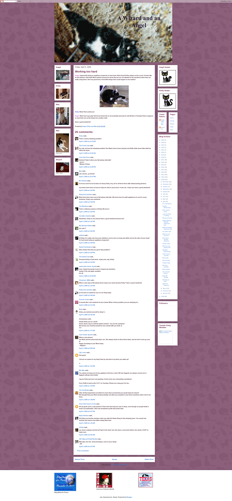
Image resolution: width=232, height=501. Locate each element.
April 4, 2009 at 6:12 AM (87, 305)
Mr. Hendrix (83, 181)
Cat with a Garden (85, 216)
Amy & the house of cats (87, 404)
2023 (162, 145)
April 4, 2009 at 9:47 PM (87, 411)
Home (114, 459)
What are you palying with (166, 246)
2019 (162, 155)
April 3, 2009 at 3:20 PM (87, 211)
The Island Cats (84, 257)
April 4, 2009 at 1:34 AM (87, 285)
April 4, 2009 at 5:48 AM (87, 295)
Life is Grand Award (166, 272)
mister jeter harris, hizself (87, 266)
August (165, 191)
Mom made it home (166, 210)
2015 (162, 164)
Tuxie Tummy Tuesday (166, 254)
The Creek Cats (84, 145)
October (165, 186)
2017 (162, 159)
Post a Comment (83, 451)
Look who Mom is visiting (166, 214)
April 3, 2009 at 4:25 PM (87, 252)
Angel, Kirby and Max (163, 122)
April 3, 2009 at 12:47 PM (87, 176)
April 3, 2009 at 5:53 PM (87, 262)
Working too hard (165, 280)
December (166, 181)
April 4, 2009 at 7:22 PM (87, 366)
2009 (162, 179)
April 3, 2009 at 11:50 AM (87, 153)
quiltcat (81, 235)
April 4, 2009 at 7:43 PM (87, 386)
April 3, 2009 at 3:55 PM (87, 231)
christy (81, 427)
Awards (172, 121)
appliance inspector (165, 284)
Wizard (172, 124)
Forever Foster (84, 299)
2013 (162, 169)
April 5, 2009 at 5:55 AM (87, 435)
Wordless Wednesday (166, 250)
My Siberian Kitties (85, 225)
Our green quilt (166, 231)
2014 (162, 167)
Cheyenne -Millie (84, 280)
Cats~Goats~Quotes (86, 334)
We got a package (165, 266)
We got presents (167, 218)
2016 (162, 162)
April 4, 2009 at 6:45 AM (87, 314)
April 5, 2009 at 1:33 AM (87, 423)
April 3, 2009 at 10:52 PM (87, 276)
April (164, 201)
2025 (162, 140)
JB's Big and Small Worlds (88, 439)
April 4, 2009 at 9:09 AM (87, 348)
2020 (162, 152)
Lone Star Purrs (84, 157)
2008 (162, 296)
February (165, 291)
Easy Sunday (166, 260)
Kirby (171, 129)
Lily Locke (82, 352)
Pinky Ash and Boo (85, 194)
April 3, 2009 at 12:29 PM (87, 167)
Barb (80, 309)
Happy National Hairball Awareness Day (166, 223)
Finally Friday (166, 243)
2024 (162, 142)
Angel (171, 126)
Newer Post (79, 459)
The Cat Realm (84, 390)
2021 (162, 150)
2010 (162, 177)
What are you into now (166, 234)
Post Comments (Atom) (119, 465)
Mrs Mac (82, 370)
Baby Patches (84, 415)
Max (80, 171)
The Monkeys (83, 206)
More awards (166, 269)
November (166, 184)
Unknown (163, 128)
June (164, 196)
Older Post (149, 459)
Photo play (165, 258)
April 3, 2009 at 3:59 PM (87, 243)
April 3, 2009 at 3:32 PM (87, 221)
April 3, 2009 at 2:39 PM (87, 202)
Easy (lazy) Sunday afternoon (165, 239)
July (164, 194)
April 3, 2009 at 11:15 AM (87, 141)
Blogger (129, 497)
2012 (162, 172)
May (164, 199)
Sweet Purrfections (85, 247)
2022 (162, 147)
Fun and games (166, 203)
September (166, 189)
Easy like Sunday (165, 276)
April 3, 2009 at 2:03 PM (87, 190)
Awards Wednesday (166, 206)
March (165, 288)
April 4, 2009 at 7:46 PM (87, 399)
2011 (162, 174)
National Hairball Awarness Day (167, 228)
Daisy (81, 136)
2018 (162, 157)
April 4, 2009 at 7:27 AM (87, 330)
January (165, 293)
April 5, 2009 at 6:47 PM (87, 446)
